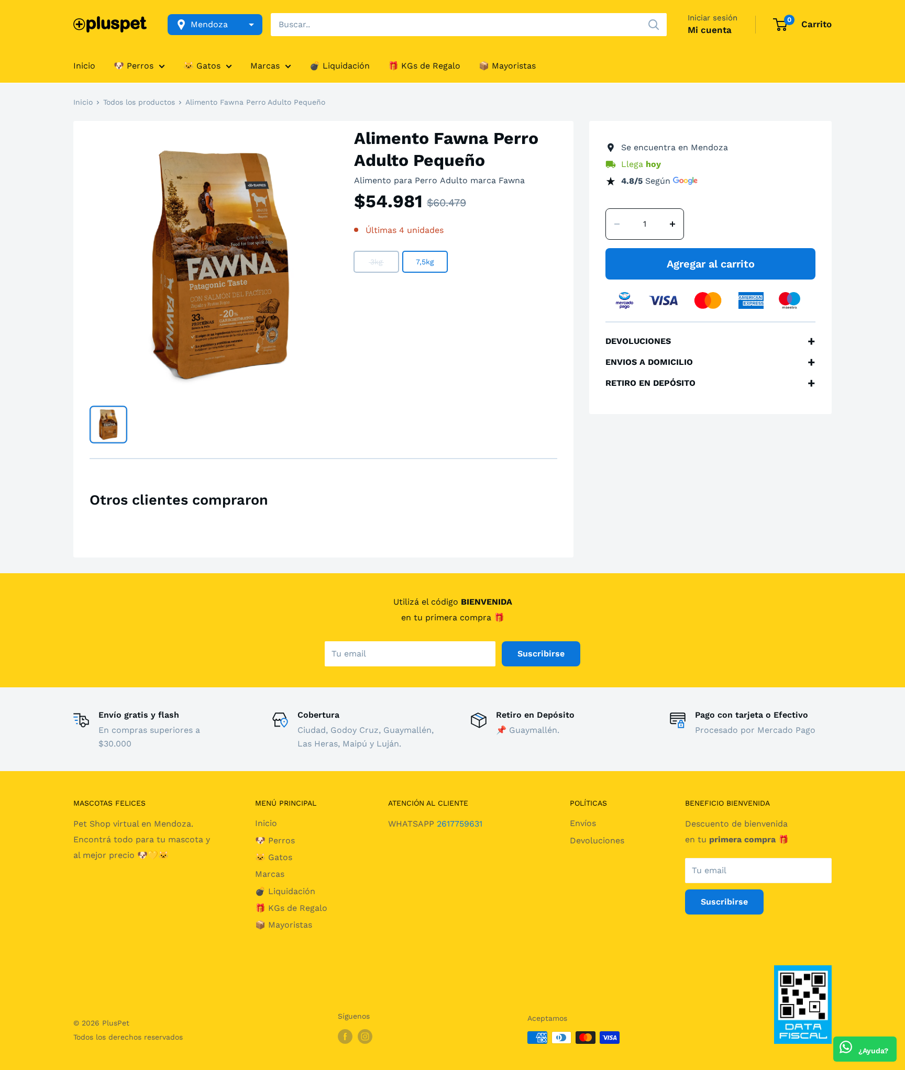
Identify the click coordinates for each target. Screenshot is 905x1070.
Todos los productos (139, 102)
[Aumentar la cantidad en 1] (672, 224)
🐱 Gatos (201, 66)
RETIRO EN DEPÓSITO (710, 383)
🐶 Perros (133, 66)
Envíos (583, 823)
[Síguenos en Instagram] (365, 1036)
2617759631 (459, 824)
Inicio (84, 66)
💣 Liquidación (340, 66)
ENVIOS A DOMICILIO (710, 362)
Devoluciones (597, 840)
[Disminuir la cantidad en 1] (617, 224)
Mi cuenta (710, 30)
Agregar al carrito (711, 264)
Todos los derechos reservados (128, 1037)
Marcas (265, 66)
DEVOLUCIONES (710, 341)
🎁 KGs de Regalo (424, 66)
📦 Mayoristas (507, 66)
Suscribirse (541, 654)
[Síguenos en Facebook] (345, 1036)
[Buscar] (654, 24)
